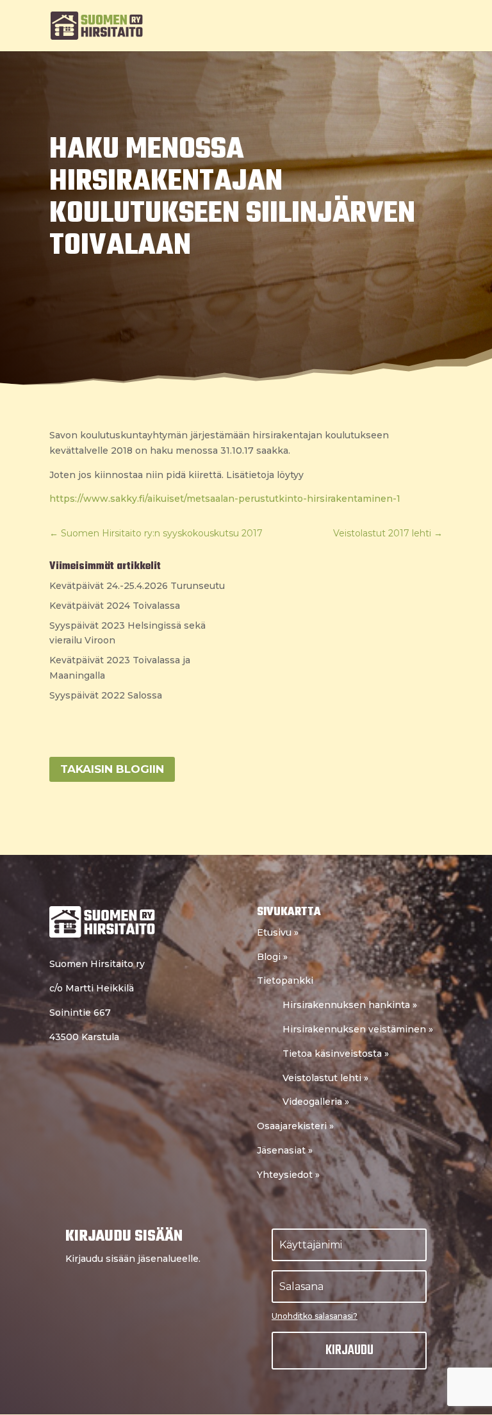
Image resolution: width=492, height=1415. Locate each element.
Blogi (272, 957)
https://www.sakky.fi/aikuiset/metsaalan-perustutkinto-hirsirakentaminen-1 (224, 498)
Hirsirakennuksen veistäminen (358, 1029)
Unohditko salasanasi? (314, 1316)
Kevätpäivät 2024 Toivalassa (114, 605)
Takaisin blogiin (112, 769)
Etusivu (278, 932)
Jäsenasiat (285, 1150)
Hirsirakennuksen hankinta (350, 1005)
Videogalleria (316, 1101)
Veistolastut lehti (325, 1078)
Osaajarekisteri (295, 1126)
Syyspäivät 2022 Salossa (105, 695)
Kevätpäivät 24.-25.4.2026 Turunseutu (137, 586)
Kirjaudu (349, 1350)
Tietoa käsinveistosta (336, 1053)
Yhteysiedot (288, 1174)
